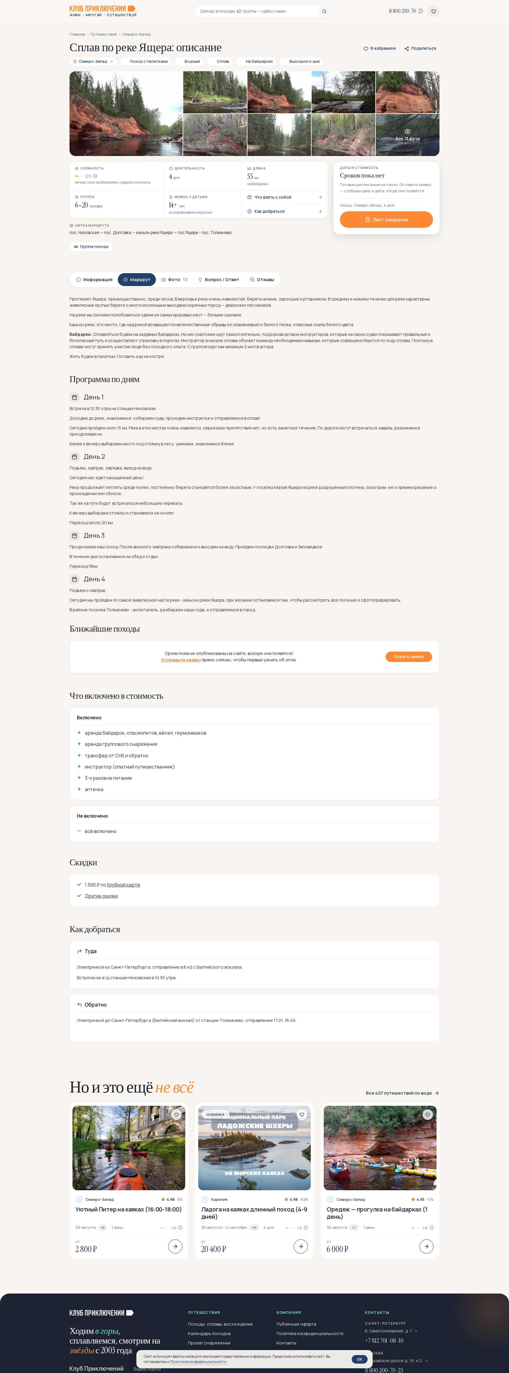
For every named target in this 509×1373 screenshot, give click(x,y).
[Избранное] (433, 11)
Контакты (286, 1343)
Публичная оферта (296, 1324)
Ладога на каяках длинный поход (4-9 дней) (254, 1213)
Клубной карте (123, 884)
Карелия (219, 1199)
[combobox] (259, 11)
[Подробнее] (175, 1246)
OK (359, 1359)
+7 (354, 1227)
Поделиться (423, 48)
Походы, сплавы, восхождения (220, 1324)
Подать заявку (409, 656)
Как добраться (269, 211)
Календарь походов (209, 1333)
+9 (102, 1227)
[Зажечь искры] (495, 1308)
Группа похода (94, 246)
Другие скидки (101, 896)
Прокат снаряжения (209, 1343)
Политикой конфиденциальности (198, 1361)
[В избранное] (176, 1114)
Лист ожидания (390, 219)
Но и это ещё (132, 1087)
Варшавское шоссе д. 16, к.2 (394, 1360)
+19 (254, 1227)
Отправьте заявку (181, 660)
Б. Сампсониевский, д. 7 (388, 1331)
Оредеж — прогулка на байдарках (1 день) (377, 1213)
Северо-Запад (99, 1199)
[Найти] (324, 11)
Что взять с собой (272, 197)
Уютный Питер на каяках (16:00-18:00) (128, 1209)
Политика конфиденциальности (310, 1333)
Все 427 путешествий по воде (399, 1093)
